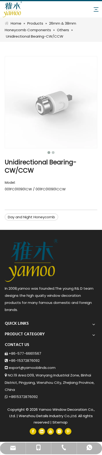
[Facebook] (33, 431)
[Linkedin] (41, 431)
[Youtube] (50, 431)
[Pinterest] (68, 431)
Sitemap (60, 422)
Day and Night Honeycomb (31, 216)
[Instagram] (59, 431)
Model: (10, 182)
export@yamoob (24, 367)
